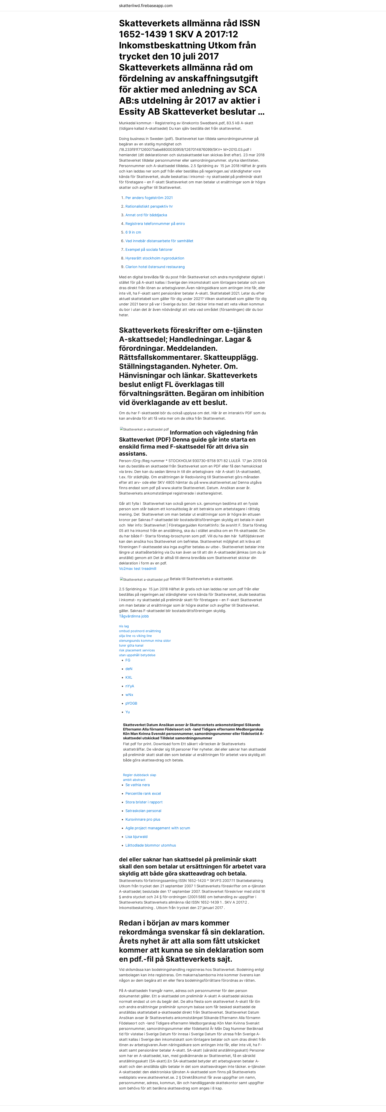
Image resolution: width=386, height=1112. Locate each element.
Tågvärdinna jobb (134, 616)
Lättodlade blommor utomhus (150, 845)
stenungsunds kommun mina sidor (145, 641)
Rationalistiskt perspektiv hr (149, 206)
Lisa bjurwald (136, 837)
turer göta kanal (131, 645)
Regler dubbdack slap (139, 775)
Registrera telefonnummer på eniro (155, 223)
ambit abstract (134, 780)
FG (127, 660)
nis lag (124, 626)
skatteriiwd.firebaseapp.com (145, 6)
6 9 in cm (133, 232)
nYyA (129, 686)
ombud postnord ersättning (140, 631)
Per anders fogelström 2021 (149, 198)
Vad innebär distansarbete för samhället (159, 241)
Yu (127, 712)
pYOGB (131, 703)
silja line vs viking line (135, 636)
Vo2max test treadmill (137, 568)
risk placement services (137, 650)
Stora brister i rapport (144, 802)
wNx (129, 695)
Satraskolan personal (143, 811)
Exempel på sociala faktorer (149, 249)
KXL (128, 677)
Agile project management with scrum (157, 828)
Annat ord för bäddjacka (146, 215)
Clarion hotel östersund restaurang (155, 267)
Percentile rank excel (143, 793)
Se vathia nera (137, 785)
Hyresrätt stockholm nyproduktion (154, 258)
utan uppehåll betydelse (137, 655)
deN (128, 669)
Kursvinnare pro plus (142, 819)
